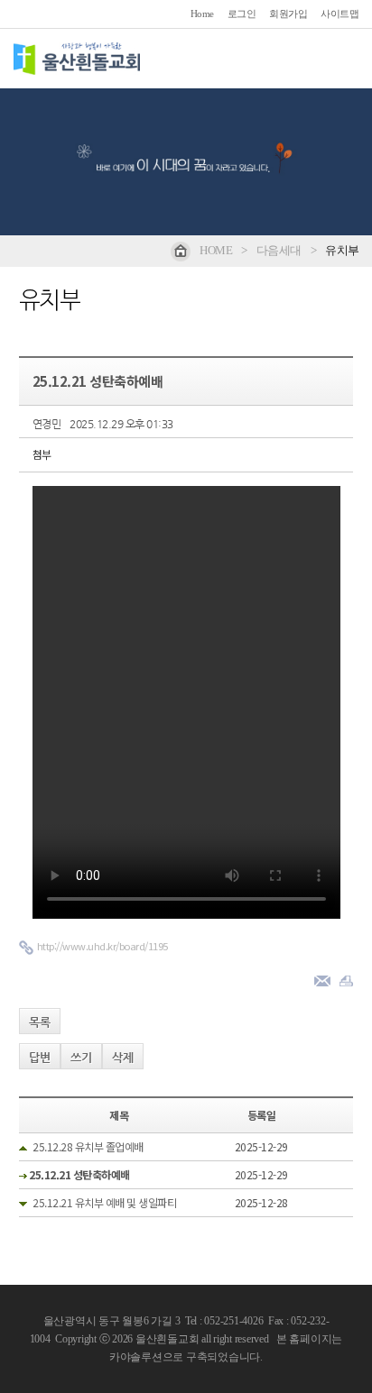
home (216, 250)
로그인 (242, 13)
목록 (40, 1022)
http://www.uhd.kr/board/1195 (102, 946)
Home (202, 13)
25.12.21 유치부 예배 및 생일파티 (104, 1202)
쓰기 (81, 1057)
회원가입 (288, 13)
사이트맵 (339, 13)
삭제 (123, 1057)
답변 (40, 1057)
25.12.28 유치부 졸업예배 (88, 1146)
